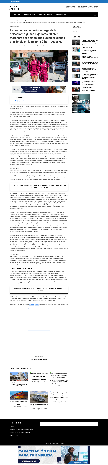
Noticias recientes (14, 26)
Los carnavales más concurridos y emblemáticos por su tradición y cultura (89, 89)
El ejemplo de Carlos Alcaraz (23, 101)
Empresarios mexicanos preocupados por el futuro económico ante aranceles (39, 378)
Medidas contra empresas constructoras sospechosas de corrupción (19, 384)
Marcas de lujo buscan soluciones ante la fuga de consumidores (59, 398)
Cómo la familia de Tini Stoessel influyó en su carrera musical (90, 58)
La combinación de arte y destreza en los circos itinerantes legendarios (88, 83)
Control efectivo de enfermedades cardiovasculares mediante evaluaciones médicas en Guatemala (89, 50)
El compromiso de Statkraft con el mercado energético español (59, 380)
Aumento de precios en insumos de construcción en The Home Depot (18, 403)
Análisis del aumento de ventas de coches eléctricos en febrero (39, 405)
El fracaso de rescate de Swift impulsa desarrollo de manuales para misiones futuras (90, 76)
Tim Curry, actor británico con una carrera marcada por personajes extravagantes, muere (90, 42)
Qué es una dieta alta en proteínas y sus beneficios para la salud (89, 70)
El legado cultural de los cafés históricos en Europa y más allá (90, 63)
